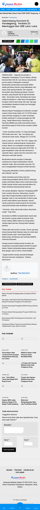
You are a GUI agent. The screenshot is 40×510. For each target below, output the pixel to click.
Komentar (8, 425)
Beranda (5, 17)
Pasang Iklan (29, 470)
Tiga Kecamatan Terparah (24, 284)
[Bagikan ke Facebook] (23, 41)
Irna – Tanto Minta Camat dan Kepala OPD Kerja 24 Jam (10, 379)
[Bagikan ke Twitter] (27, 41)
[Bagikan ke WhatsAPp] (31, 41)
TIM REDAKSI (24, 273)
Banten (22, 9)
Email (26, 440)
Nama (6, 440)
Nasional (15, 9)
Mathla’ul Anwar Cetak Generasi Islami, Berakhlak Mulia (28, 354)
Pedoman (18, 470)
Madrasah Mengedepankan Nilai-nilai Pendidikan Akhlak (29, 402)
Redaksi (9, 470)
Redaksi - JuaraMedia (10, 279)
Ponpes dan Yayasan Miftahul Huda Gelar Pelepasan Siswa (28, 379)
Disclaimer (20, 472)
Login (8, 9)
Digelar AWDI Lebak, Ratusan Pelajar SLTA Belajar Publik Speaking (10, 402)
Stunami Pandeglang (9, 284)
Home (3, 9)
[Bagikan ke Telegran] (36, 41)
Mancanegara (32, 9)
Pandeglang (13, 17)
